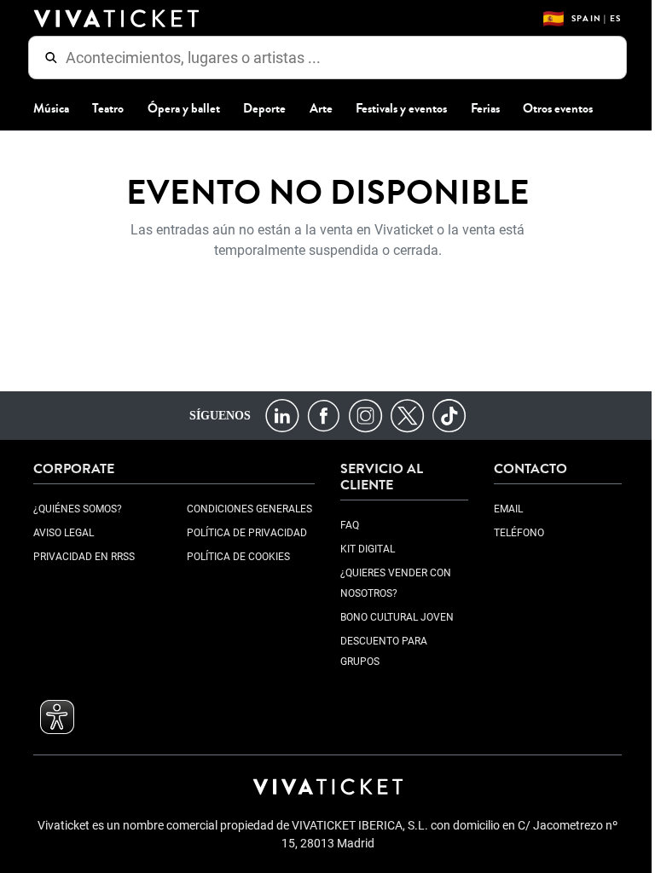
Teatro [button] (102, 108)
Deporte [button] (258, 108)
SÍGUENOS (213, 415)
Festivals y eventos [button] (395, 108)
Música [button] (45, 108)
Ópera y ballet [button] (177, 108)
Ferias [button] (478, 108)
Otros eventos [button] (552, 108)
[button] (51, 717)
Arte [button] (314, 108)
